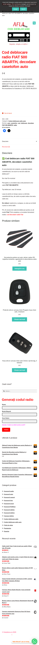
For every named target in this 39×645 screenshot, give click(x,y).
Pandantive (7, 528)
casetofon (14, 123)
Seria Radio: (6, 418)
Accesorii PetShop (10, 506)
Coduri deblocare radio (11, 519)
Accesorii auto (8, 494)
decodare (31, 123)
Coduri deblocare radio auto (17, 121)
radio (15, 125)
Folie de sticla (8, 525)
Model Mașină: (6, 411)
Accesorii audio (9, 491)
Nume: (4, 404)
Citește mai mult (19, 319)
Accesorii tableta (9, 510)
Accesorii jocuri (9, 503)
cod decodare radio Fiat (15, 214)
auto (8, 123)
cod (19, 123)
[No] (37, 6)
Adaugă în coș (19, 268)
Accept (15, 9)
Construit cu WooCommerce (21, 634)
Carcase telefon (9, 516)
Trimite (6, 430)
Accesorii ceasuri (9, 497)
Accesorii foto (8, 500)
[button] (34, 23)
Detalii (23, 9)
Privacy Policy (6, 634)
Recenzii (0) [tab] (6, 147)
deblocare (24, 123)
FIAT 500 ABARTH (7, 125)
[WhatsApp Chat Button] (34, 641)
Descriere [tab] (5, 141)
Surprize (6, 531)
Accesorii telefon (9, 513)
